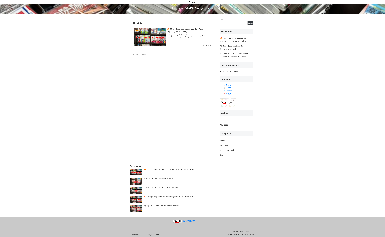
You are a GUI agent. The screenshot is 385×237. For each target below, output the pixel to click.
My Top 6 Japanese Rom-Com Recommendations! (232, 47)
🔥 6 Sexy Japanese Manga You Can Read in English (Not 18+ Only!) (235, 39)
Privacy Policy (249, 231)
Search (222, 19)
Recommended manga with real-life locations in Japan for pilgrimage (234, 55)
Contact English (238, 231)
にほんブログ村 (188, 221)
